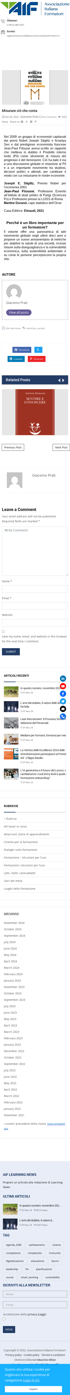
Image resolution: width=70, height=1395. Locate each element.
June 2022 (10, 1077)
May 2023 (10, 1019)
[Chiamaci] (63, 716)
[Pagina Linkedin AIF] (63, 679)
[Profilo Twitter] (63, 701)
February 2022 (13, 1102)
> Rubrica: (10, 818)
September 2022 (14, 1064)
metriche (31, 328)
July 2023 (10, 1006)
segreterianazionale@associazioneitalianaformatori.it (33, 35)
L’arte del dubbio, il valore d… (36, 1220)
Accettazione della (23, 1314)
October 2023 (12, 993)
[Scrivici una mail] (63, 709)
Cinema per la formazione (21, 842)
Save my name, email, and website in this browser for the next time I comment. (34, 639)
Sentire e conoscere (35, 412)
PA (27, 1269)
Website (7, 615)
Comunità (54, 1253)
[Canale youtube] (63, 686)
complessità (35, 1253)
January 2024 (12, 980)
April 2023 (10, 1025)
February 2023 (13, 1038)
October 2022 (12, 1057)
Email (5, 598)
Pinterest (38, 359)
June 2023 (10, 1012)
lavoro (55, 1261)
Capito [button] (33, 1389)
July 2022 (10, 1070)
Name (6, 581)
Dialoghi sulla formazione (20, 850)
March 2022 (11, 1096)
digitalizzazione (15, 1261)
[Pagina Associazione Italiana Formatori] (63, 694)
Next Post (61, 447)
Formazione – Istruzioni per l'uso (25, 857)
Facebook (23, 349)
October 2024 (12, 929)
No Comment (49, 117)
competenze (13, 1253)
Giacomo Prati (29, 117)
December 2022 (14, 1051)
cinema (56, 1245)
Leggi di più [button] (31, 1380)
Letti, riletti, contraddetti (19, 873)
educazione (37, 1261)
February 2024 (13, 974)
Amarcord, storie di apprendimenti (26, 834)
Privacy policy (13, 1355)
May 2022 (10, 1083)
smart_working (29, 1277)
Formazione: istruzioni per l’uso (24, 865)
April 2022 (10, 1089)
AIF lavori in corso (15, 826)
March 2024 (11, 968)
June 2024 (10, 948)
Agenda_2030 (13, 1245)
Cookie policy (31, 1355)
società (41, 328)
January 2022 (12, 1109)
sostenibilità (53, 1277)
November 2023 (14, 987)
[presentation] (59, 380)
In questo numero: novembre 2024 (41, 688)
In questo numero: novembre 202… (40, 1205)
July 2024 (10, 942)
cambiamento (37, 1245)
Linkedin (18, 359)
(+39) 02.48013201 (15, 24)
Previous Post (13, 447)
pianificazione (44, 1269)
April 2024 (10, 961)
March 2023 (11, 1032)
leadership (12, 1269)
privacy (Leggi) (37, 1314)
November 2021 (14, 1115)
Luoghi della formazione (19, 888)
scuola (9, 1277)
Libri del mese (13, 328)
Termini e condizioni (53, 1355)
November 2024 (14, 923)
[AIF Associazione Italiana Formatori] (35, 8)
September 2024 (14, 935)
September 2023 (14, 1000)
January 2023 (12, 1044)
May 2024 (10, 955)
